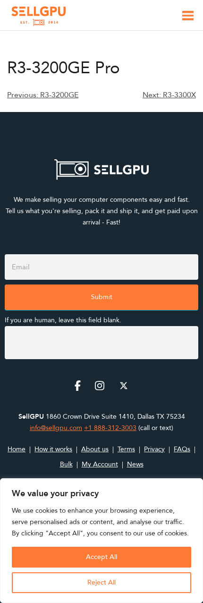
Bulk (66, 464)
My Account (100, 464)
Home (16, 449)
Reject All (101, 582)
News (135, 464)
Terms (126, 449)
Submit (101, 297)
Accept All (101, 556)
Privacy (154, 449)
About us (95, 449)
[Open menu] (188, 17)
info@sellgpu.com (56, 427)
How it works (53, 449)
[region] (101, 540)
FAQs (182, 449)
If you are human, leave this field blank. (63, 320)
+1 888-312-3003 (110, 427)
